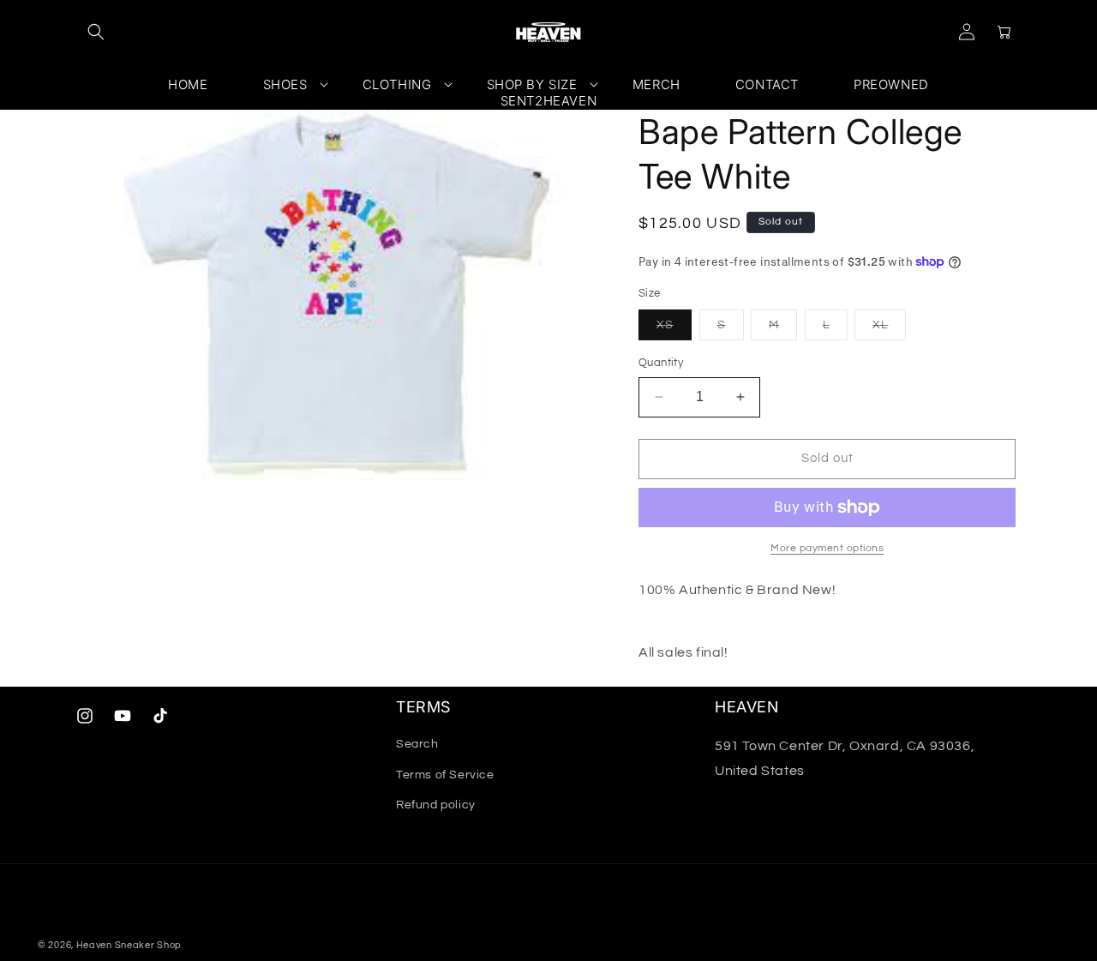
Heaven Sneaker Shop (129, 945)
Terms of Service (445, 775)
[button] (96, 32)
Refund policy (436, 805)
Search (417, 744)
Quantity (660, 363)
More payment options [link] (827, 548)
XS (674, 329)
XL (889, 329)
